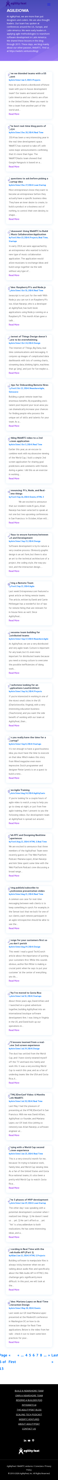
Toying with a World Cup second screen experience (26, 1149)
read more (14, 113)
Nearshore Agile (37, 388)
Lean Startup (40, 185)
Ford (13, 237)
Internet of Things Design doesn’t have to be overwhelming (28, 338)
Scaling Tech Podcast (29, 1414)
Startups (13, 241)
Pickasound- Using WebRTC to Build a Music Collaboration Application (28, 232)
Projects (36, 80)
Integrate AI (29, 1404)
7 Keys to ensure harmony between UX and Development (28, 536)
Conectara (38, 1466)
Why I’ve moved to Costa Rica (25, 992)
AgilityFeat (11, 1466)
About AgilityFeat (29, 1423)
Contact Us (29, 1428)
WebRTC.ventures (25, 1466)
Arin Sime (15, 80)
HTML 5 (40, 497)
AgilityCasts (39, 793)
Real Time (38, 132)
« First (12, 1358)
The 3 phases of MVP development (28, 1199)
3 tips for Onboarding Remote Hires (28, 384)
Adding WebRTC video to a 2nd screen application (26, 439)
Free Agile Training (19, 789)
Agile (32, 586)
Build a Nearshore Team (29, 1390)
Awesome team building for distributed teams (24, 634)
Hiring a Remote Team (21, 582)
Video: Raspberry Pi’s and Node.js (27, 287)
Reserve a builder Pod (29, 1400)
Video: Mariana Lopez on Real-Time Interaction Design (28, 1303)
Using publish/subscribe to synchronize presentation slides (27, 889)
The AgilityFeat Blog (29, 1409)
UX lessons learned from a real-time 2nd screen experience (27, 1044)
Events (33, 497)
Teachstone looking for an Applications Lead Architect (24, 686)
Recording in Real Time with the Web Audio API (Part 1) (26, 1250)
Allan (13, 1255)
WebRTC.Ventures (29, 1419)
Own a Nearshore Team (29, 1395)
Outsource (13, 392)
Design (37, 343)
